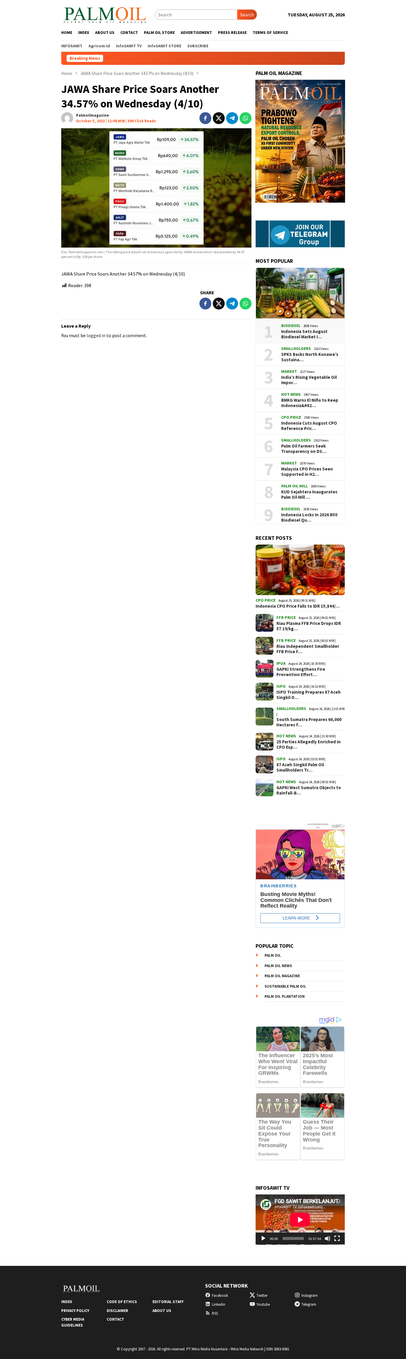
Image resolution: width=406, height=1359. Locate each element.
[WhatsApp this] (245, 118)
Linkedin (218, 1304)
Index (66, 1301)
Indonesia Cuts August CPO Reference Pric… (309, 425)
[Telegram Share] (232, 118)
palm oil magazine (282, 975)
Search (247, 15)
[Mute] (328, 1238)
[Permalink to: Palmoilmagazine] (67, 118)
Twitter (261, 1295)
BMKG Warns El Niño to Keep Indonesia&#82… (309, 403)
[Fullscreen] (337, 1238)
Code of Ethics (122, 1301)
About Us (161, 1310)
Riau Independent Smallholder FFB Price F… (307, 649)
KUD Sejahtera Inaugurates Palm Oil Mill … (309, 494)
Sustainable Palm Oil (285, 986)
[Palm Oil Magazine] (105, 14)
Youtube (263, 1304)
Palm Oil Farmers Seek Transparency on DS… (303, 448)
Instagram (309, 1295)
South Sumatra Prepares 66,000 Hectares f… (309, 722)
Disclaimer (117, 1310)
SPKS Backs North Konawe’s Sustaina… (309, 357)
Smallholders (296, 348)
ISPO (281, 686)
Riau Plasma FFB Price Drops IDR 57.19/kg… (308, 626)
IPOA (281, 663)
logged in (96, 335)
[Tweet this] (219, 118)
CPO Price (291, 417)
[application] (300, 1219)
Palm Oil (273, 955)
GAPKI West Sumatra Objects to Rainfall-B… (308, 790)
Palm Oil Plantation (285, 996)
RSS (215, 1313)
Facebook (220, 1295)
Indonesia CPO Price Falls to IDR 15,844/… (298, 606)
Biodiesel (290, 325)
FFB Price (286, 617)
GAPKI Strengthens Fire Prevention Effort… (300, 672)
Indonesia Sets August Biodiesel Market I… (304, 334)
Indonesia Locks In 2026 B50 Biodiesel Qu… (309, 517)
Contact (115, 1319)
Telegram (308, 1304)
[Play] (263, 1238)
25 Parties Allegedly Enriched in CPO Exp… (308, 744)
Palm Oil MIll (294, 486)
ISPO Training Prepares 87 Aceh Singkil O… (308, 694)
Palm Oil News (278, 965)
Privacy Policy (75, 1310)
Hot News (291, 394)
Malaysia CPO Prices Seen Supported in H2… (307, 471)
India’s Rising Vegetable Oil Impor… (309, 380)
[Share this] (205, 118)
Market (289, 371)
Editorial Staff (168, 1301)
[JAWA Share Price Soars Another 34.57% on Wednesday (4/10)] (156, 187)
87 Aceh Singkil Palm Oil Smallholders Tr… (300, 767)
